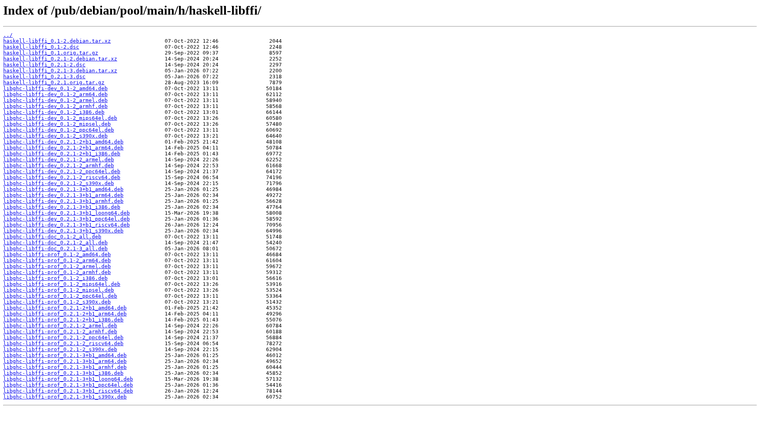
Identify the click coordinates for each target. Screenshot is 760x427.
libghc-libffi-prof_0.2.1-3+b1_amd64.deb (65, 355)
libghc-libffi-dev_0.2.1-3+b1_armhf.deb (63, 201)
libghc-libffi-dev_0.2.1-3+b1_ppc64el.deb (66, 219)
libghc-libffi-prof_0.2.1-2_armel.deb (60, 326)
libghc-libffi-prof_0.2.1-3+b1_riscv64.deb (68, 391)
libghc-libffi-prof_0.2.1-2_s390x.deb (60, 349)
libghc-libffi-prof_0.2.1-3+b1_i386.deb (63, 373)
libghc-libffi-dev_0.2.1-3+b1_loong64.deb (66, 213)
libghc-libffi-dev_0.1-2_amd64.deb (55, 88)
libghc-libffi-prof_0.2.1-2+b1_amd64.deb (65, 308)
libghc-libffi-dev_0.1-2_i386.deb (53, 112)
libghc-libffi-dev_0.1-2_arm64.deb (55, 94)
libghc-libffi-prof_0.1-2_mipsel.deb (58, 290)
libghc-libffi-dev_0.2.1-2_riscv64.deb (61, 177)
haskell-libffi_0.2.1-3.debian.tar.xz (60, 71)
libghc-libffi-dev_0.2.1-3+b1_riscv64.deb (66, 225)
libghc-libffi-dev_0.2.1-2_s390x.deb (58, 183)
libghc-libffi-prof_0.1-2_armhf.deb (57, 272)
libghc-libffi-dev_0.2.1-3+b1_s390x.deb (63, 231)
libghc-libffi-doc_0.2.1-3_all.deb (55, 248)
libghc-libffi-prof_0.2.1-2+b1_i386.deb (63, 320)
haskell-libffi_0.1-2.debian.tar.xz (57, 41)
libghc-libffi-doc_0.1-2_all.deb (52, 237)
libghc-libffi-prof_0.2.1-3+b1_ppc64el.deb (68, 385)
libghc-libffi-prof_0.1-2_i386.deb (55, 278)
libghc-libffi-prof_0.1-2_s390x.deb (57, 302)
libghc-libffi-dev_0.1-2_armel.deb (55, 100)
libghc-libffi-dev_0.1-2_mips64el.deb (60, 118)
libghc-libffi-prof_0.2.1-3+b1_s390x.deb (65, 397)
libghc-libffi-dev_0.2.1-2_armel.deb (58, 159)
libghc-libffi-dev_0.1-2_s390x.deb (55, 136)
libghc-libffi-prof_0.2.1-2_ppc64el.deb (63, 337)
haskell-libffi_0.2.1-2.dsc (44, 65)
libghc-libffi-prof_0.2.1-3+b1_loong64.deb (68, 379)
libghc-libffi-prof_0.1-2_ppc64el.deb (60, 296)
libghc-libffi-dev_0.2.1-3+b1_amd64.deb (63, 189)
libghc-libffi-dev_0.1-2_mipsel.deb (57, 124)
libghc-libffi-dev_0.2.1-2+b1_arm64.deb (63, 148)
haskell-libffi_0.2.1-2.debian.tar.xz (60, 59)
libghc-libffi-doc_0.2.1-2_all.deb (55, 243)
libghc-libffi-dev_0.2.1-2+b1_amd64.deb (63, 142)
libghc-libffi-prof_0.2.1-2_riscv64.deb (63, 343)
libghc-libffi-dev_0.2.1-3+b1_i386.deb (61, 207)
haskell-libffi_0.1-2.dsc (41, 47)
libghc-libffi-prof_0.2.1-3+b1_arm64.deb (65, 361)
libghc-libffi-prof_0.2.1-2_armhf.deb (60, 331)
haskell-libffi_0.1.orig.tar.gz (50, 53)
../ (8, 35)
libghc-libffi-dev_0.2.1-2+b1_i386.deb (61, 154)
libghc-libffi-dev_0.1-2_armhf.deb (55, 106)
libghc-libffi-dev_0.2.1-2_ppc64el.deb (61, 171)
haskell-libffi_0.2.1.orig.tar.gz (53, 82)
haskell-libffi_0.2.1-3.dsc (44, 76)
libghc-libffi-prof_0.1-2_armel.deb (57, 266)
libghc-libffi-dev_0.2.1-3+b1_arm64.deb (63, 195)
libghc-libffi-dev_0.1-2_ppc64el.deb (58, 130)
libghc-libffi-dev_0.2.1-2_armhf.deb (58, 165)
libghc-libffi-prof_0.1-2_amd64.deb (57, 254)
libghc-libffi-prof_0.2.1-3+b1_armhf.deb (65, 367)
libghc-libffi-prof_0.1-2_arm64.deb (57, 260)
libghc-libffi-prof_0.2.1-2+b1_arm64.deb (65, 314)
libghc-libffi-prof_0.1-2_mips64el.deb (61, 284)
